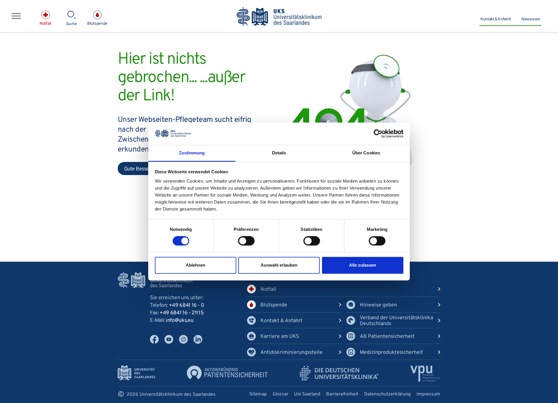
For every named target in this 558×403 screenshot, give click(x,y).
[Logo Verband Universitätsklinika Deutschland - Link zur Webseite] (339, 373)
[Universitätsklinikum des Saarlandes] (279, 17)
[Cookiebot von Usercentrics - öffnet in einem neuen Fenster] (378, 133)
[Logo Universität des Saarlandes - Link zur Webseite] (136, 373)
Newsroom (530, 19)
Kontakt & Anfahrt (495, 19)
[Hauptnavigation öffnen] (16, 16)
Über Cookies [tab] (366, 152)
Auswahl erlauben (279, 265)
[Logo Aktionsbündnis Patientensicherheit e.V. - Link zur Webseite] (227, 372)
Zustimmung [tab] (192, 152)
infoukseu (179, 320)
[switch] (246, 241)
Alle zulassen (362, 265)
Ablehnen (195, 265)
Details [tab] (279, 152)
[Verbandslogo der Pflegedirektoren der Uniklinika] (425, 373)
